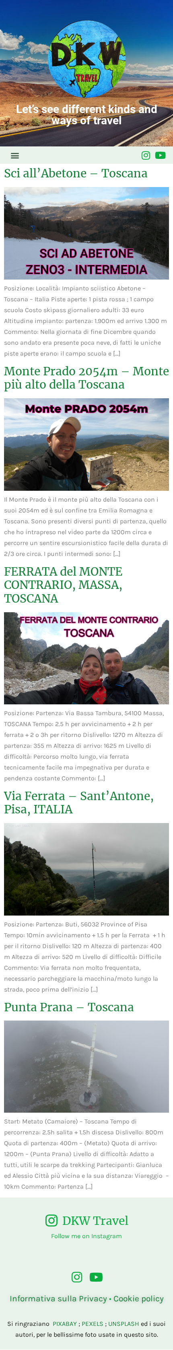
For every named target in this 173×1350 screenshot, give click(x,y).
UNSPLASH (123, 1323)
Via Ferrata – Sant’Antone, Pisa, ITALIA (79, 803)
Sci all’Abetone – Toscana (76, 173)
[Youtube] (160, 155)
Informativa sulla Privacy (58, 1298)
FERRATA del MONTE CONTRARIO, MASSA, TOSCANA (63, 585)
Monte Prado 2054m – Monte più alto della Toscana (86, 378)
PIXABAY (65, 1323)
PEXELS (92, 1323)
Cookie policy (138, 1298)
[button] (14, 155)
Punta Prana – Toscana (69, 1007)
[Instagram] (145, 155)
